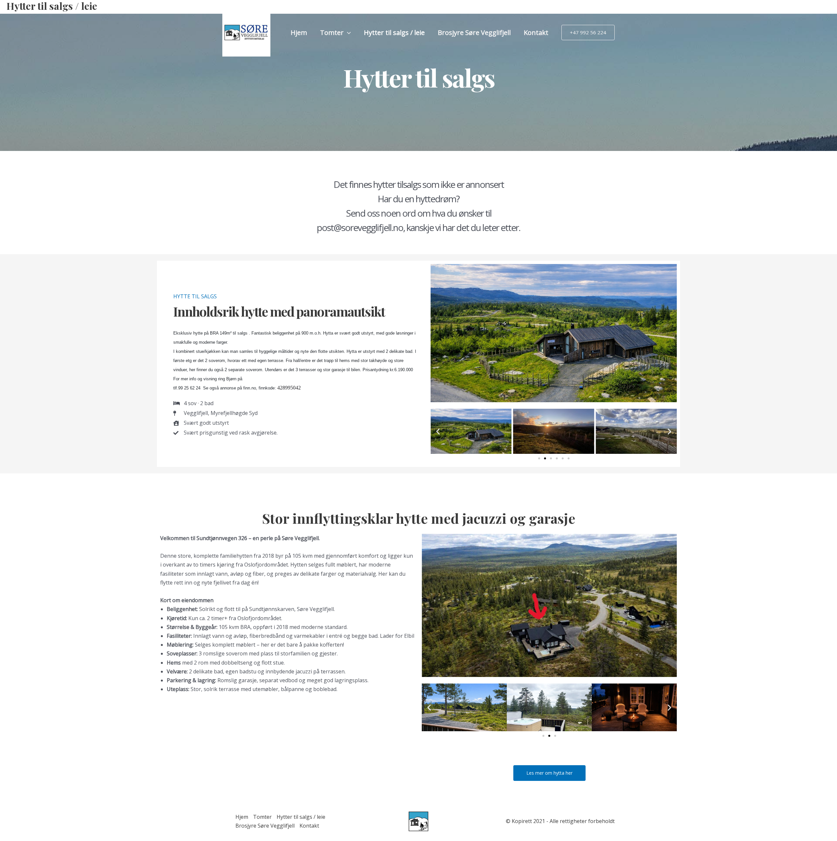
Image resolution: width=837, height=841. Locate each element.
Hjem (299, 32)
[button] (347, 32)
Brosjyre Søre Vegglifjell (474, 32)
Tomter (332, 32)
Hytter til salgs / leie (394, 32)
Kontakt (536, 32)
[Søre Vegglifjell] (246, 32)
